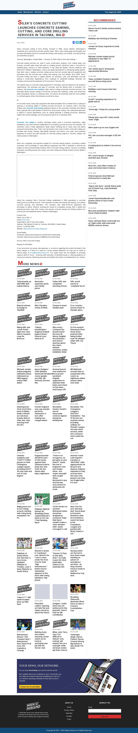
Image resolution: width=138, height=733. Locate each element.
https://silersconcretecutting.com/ (35, 229)
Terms (69, 707)
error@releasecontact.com (39, 253)
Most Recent (28, 12)
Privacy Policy (69, 710)
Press (69, 719)
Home (20, 12)
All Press (38, 12)
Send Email (25, 220)
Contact (46, 12)
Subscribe (104, 717)
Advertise (69, 713)
